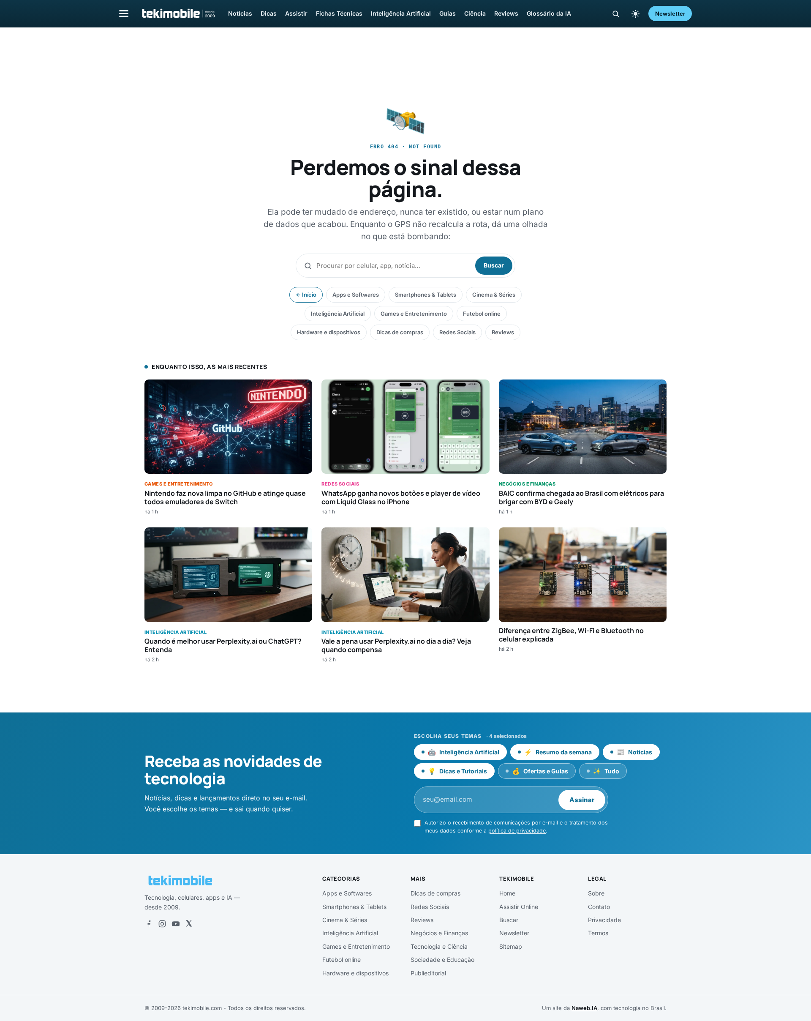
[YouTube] (175, 924)
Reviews (506, 13)
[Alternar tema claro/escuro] (635, 13)
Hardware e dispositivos (328, 332)
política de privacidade (517, 830)
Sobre (596, 893)
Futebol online (482, 313)
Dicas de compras (399, 332)
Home (507, 893)
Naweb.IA (584, 1008)
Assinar (581, 800)
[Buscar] (615, 13)
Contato (599, 906)
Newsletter (670, 13)
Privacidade (604, 919)
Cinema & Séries (493, 294)
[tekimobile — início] (178, 13)
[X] (189, 924)
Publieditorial (428, 973)
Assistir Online (518, 906)
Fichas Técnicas (339, 13)
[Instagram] (162, 924)
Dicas (269, 13)
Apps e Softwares (355, 294)
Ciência (475, 13)
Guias (447, 13)
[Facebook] (148, 924)
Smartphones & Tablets (425, 294)
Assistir (296, 13)
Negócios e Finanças (439, 932)
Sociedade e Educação (442, 959)
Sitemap (510, 946)
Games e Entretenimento (414, 313)
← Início (306, 294)
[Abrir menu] (124, 13)
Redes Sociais (457, 332)
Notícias (240, 13)
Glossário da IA (549, 13)
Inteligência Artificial (401, 13)
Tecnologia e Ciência (439, 946)
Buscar (494, 265)
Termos (598, 932)
